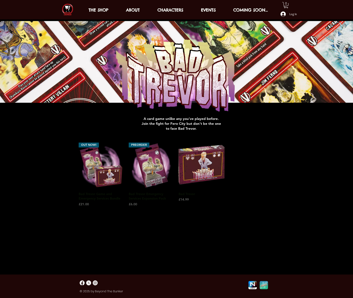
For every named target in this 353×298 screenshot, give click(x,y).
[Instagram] (95, 282)
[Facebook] (82, 282)
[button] (286, 5)
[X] (88, 282)
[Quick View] (202, 166)
